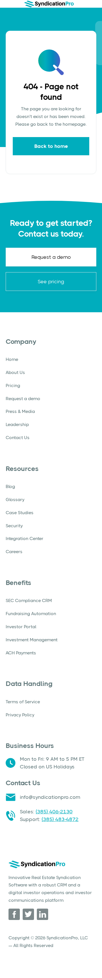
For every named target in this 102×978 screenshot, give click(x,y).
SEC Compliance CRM (29, 600)
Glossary (15, 499)
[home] (49, 4)
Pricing (13, 385)
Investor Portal (21, 626)
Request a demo (51, 257)
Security (14, 525)
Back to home (51, 146)
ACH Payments (21, 653)
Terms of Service (23, 701)
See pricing (51, 281)
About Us (15, 372)
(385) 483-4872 (60, 819)
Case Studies (19, 512)
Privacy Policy (20, 715)
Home (12, 359)
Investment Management (32, 639)
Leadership (17, 424)
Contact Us (17, 437)
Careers (14, 551)
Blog (10, 486)
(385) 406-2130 (54, 811)
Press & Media (20, 411)
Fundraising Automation (31, 613)
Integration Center (24, 538)
